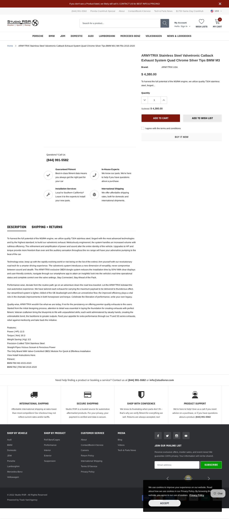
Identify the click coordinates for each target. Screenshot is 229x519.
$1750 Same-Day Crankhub (189, 11)
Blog (120, 439)
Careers (85, 450)
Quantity (145, 93)
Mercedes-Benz (130, 36)
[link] (158, 435)
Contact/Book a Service (139, 11)
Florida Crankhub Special (102, 11)
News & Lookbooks (179, 36)
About (122, 11)
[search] (164, 23)
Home (10, 46)
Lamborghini (107, 36)
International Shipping (91, 461)
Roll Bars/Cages (52, 439)
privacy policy (196, 495)
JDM (62, 36)
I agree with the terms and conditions (163, 128)
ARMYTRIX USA (170, 67)
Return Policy (87, 455)
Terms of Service (89, 466)
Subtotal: (145, 108)
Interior (47, 450)
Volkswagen (154, 36)
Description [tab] (16, 227)
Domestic (77, 36)
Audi (91, 36)
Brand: (144, 67)
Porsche (37, 36)
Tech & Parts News (163, 11)
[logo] (22, 23)
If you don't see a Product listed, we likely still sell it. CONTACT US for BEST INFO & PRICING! (114, 4)
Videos (121, 445)
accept (164, 503)
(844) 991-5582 (58, 160)
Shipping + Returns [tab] (47, 227)
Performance (50, 445)
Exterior (48, 455)
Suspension (50, 461)
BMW (52, 36)
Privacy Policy (87, 471)
